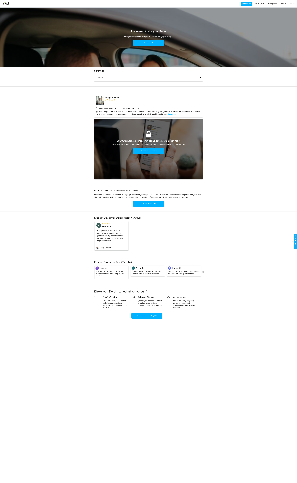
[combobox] (148, 78)
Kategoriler (272, 4)
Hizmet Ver (246, 4)
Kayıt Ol (283, 4)
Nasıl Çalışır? (260, 4)
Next (203, 272)
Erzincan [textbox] (100, 78)
